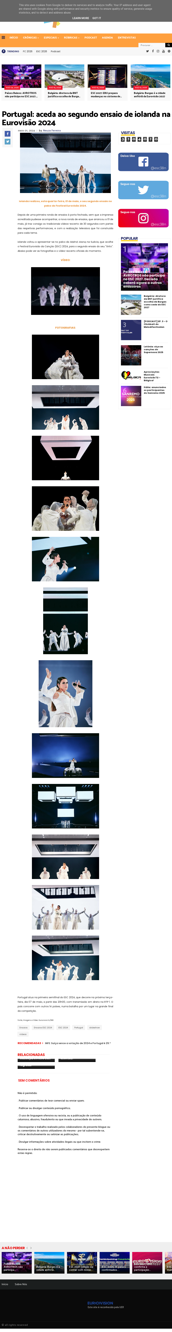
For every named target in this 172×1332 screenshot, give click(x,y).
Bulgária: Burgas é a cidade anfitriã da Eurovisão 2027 (149, 95)
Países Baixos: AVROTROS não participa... (13, 1267)
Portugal (78, 1027)
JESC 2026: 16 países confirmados (114, 1268)
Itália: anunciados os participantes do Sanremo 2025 (155, 390)
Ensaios (23, 1027)
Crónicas (30, 37)
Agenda (107, 37)
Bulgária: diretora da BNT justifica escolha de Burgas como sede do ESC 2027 (64, 95)
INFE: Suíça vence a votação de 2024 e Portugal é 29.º (78, 1043)
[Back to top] (163, 1324)
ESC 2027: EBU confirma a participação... (143, 1267)
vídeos (23, 1034)
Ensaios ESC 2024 (43, 1027)
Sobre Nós (21, 1284)
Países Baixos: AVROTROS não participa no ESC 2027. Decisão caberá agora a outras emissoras (20, 95)
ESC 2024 (63, 1027)
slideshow (94, 1027)
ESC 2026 (41, 51)
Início (5, 1284)
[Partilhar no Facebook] (7, 134)
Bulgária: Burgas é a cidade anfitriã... (48, 1268)
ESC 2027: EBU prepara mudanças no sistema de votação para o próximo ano (105, 95)
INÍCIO (14, 37)
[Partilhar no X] (7, 141)
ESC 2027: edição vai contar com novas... (81, 1268)
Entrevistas (127, 37)
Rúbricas (70, 37)
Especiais (50, 37)
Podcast (90, 37)
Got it (96, 18)
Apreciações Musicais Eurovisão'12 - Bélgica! (152, 376)
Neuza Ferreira (52, 130)
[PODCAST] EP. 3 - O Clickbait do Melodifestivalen (155, 324)
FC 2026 (27, 51)
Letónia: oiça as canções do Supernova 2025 (153, 349)
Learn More (80, 18)
